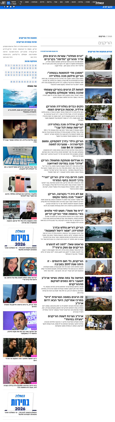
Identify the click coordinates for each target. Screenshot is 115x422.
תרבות (74, 2)
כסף (61, 2)
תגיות (110, 36)
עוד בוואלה (32, 86)
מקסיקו (5, 46)
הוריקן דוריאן (7, 49)
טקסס (29, 49)
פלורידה (20, 46)
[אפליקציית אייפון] (10, 6)
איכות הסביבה (14, 52)
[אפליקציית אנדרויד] (13, 6)
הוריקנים (102, 36)
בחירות (80, 2)
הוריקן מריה (33, 52)
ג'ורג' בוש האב (7, 57)
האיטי (15, 49)
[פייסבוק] (4, 6)
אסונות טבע (33, 54)
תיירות (42, 2)
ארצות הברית (32, 46)
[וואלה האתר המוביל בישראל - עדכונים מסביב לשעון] (100, 3)
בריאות (49, 2)
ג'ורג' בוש (34, 57)
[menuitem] (86, 3)
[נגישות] (3, 3)
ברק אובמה (7, 54)
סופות (25, 46)
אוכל (55, 2)
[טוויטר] (7, 6)
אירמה (5, 52)
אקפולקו (24, 54)
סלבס (67, 2)
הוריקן (35, 49)
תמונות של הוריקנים (28, 38)
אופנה (27, 2)
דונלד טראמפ (12, 46)
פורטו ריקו (23, 52)
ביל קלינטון (16, 54)
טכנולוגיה (34, 2)
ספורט (88, 2)
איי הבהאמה (22, 49)
